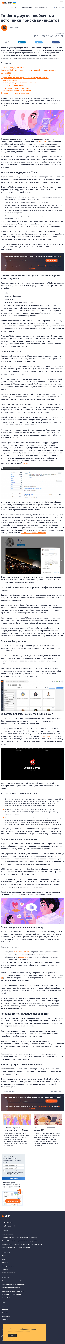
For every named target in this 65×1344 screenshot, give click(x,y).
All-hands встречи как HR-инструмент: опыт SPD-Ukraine (15, 1129)
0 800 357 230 (7, 1223)
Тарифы (4, 1256)
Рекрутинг (14, 7)
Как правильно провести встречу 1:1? (44, 1129)
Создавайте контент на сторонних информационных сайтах (24, 78)
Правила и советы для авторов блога (12, 1281)
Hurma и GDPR (6, 1298)
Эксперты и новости (41, 7)
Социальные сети (8, 75)
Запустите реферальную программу (15, 88)
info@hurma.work (8, 1226)
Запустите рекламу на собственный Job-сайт (18, 83)
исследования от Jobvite (22, 952)
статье (25, 463)
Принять (12, 1335)
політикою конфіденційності (28, 1329)
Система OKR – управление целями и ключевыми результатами (20, 1241)
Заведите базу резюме (9, 80)
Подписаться (51, 260)
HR (7, 7)
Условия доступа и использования (11, 1294)
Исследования (6, 1316)
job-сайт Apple (45, 736)
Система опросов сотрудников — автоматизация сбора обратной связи (22, 1244)
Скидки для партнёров (8, 1273)
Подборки (5, 1319)
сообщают (43, 142)
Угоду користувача (14, 1174)
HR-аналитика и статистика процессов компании (16, 1247)
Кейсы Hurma (6, 1323)
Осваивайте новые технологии (13, 85)
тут (2, 978)
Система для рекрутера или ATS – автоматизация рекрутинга (19, 1237)
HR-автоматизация (7, 1234)
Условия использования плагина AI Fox (13, 1291)
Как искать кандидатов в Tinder (13, 68)
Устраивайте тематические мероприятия (17, 90)
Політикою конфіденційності (45, 266)
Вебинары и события (8, 1266)
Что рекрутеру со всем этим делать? (15, 93)
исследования (24, 957)
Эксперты (5, 1313)
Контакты (5, 1262)
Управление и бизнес (26, 7)
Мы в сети (5, 1269)
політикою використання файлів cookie (19, 1331)
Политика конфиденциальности (11, 1287)
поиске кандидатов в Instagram (33, 533)
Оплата (4, 1259)
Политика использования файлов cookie (13, 1284)
